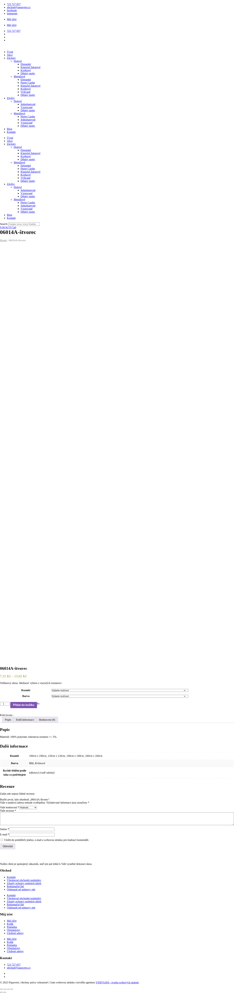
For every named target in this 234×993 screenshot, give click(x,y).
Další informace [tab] (25, 719)
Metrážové (19, 76)
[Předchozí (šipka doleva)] (1, 992)
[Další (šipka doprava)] (4, 992)
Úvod (10, 51)
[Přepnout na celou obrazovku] (4, 989)
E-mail (4, 834)
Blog (9, 128)
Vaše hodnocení (9, 807)
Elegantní (26, 64)
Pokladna (12, 927)
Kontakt (11, 132)
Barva (25, 696)
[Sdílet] (8, 989)
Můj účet (11, 19)
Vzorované (27, 107)
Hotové (18, 61)
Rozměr (25, 690)
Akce (10, 54)
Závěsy (11, 98)
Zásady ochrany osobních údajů (24, 883)
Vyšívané (25, 91)
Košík (10, 923)
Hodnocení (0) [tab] (47, 719)
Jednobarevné (28, 104)
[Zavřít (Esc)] (11, 989)
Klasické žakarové (30, 67)
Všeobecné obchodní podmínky (24, 880)
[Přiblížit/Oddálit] (1, 989)
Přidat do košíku (23, 705)
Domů (3, 240)
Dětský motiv (28, 73)
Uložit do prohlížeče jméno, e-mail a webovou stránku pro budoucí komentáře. (46, 839)
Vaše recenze (8, 810)
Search (3, 224)
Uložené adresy (15, 933)
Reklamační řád (15, 886)
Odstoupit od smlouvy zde (21, 889)
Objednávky (13, 930)
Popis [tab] (8, 719)
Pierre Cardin (28, 82)
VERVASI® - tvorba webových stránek (117, 982)
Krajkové (26, 70)
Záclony (11, 58)
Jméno (4, 829)
